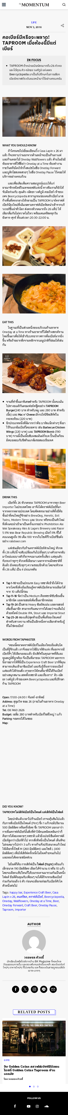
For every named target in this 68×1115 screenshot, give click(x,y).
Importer (20, 909)
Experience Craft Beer (37, 892)
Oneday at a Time (41, 901)
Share (62, 25)
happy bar (16, 892)
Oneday (7, 901)
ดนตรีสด (22, 896)
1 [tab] (30, 1086)
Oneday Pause (48, 905)
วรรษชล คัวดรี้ (34, 957)
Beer (56, 901)
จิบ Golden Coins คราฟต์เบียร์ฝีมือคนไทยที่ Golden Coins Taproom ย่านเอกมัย (31, 1070)
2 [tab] (34, 1086)
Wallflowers (20, 901)
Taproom (7, 909)
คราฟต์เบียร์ (36, 896)
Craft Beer (31, 905)
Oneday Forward (12, 905)
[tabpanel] (34, 1051)
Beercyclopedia (54, 896)
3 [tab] (38, 1086)
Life (34, 23)
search (64, 4)
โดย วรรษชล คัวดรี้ (13, 1079)
